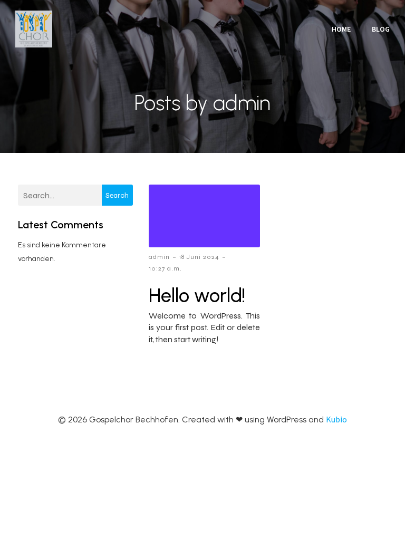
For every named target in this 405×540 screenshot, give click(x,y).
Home (341, 29)
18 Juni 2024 (199, 257)
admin (159, 257)
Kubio (336, 419)
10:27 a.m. (165, 268)
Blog (381, 29)
